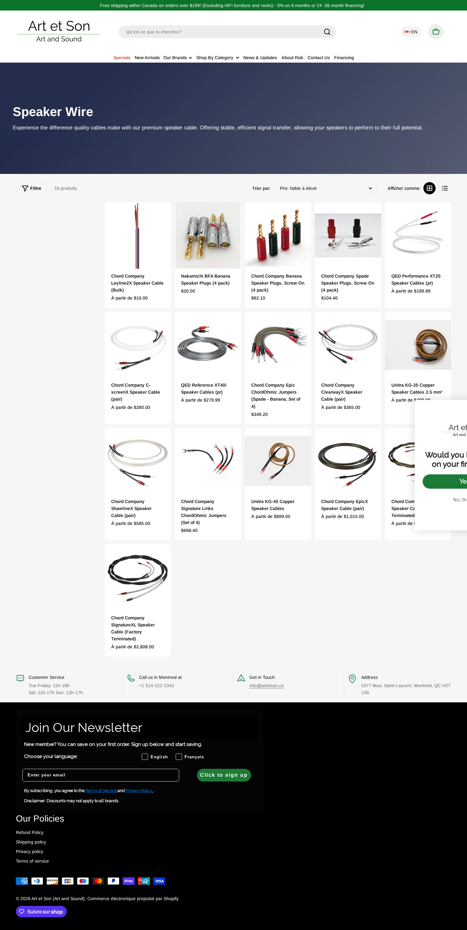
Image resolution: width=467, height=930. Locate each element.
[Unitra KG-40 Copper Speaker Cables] (278, 461)
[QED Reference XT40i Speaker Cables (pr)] (208, 345)
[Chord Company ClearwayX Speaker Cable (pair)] (348, 345)
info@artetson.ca (266, 685)
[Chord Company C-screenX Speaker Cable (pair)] (138, 345)
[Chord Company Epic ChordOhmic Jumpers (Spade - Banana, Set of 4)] (278, 345)
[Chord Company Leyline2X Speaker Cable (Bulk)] (138, 235)
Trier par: (261, 188)
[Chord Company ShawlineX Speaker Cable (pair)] (138, 461)
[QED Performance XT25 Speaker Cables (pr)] (418, 235)
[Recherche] (327, 32)
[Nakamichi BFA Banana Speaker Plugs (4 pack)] (208, 235)
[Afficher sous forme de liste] (444, 188)
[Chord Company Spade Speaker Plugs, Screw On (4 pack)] (348, 235)
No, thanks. (409, 500)
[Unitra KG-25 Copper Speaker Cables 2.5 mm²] (418, 345)
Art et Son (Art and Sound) (58, 898)
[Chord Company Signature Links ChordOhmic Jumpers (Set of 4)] (208, 461)
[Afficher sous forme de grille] (429, 188)
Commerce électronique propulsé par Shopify (133, 898)
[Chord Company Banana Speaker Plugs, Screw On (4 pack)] (278, 235)
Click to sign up (224, 775)
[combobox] (227, 31)
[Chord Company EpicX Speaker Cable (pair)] (348, 461)
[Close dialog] (452, 408)
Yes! (410, 481)
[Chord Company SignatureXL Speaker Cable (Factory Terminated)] (138, 577)
